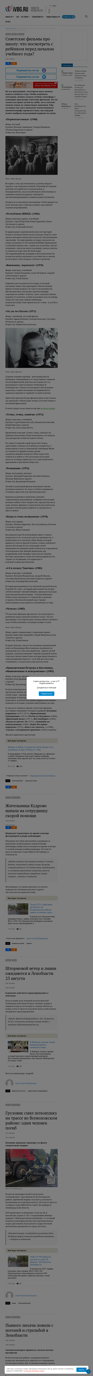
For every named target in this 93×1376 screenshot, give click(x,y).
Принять (81, 1370)
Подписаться (46, 694)
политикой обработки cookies (34, 1371)
